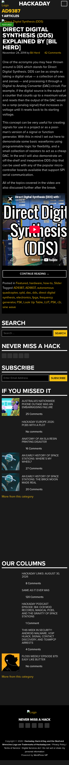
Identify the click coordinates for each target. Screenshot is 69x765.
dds (34, 292)
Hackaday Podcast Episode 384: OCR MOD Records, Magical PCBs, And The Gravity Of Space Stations (40, 610)
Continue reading (40, 274)
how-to (48, 283)
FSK (19, 302)
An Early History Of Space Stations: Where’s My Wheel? (40, 458)
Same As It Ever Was (35, 590)
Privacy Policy (59, 744)
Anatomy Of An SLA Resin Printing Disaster (39, 440)
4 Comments (33, 649)
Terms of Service (12, 748)
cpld (22, 292)
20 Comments (34, 489)
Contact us (26, 355)
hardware (35, 283)
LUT (46, 302)
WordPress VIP (41, 755)
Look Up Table (33, 302)
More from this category (17, 496)
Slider (58, 283)
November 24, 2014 (14, 52)
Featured (22, 283)
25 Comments (34, 414)
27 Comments (33, 468)
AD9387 (18, 288)
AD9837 (30, 288)
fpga (35, 297)
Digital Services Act (31, 748)
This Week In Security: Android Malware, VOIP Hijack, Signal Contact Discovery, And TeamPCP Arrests (39, 636)
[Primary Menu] (64, 3)
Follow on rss (21, 355)
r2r (59, 302)
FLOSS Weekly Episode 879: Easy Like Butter (40, 658)
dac (28, 292)
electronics (23, 297)
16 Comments (33, 448)
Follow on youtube (15, 355)
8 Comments (33, 583)
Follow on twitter (9, 355)
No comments (33, 431)
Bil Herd (35, 52)
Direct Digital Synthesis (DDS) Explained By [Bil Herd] (30, 38)
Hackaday (34, 3)
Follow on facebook (4, 355)
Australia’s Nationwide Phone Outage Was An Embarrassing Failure (38, 404)
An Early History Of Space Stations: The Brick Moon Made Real (40, 479)
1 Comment (32, 623)
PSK (53, 302)
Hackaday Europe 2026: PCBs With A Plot (38, 423)
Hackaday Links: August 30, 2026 (41, 575)
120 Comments (34, 597)
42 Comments (52, 52)
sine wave (9, 307)
